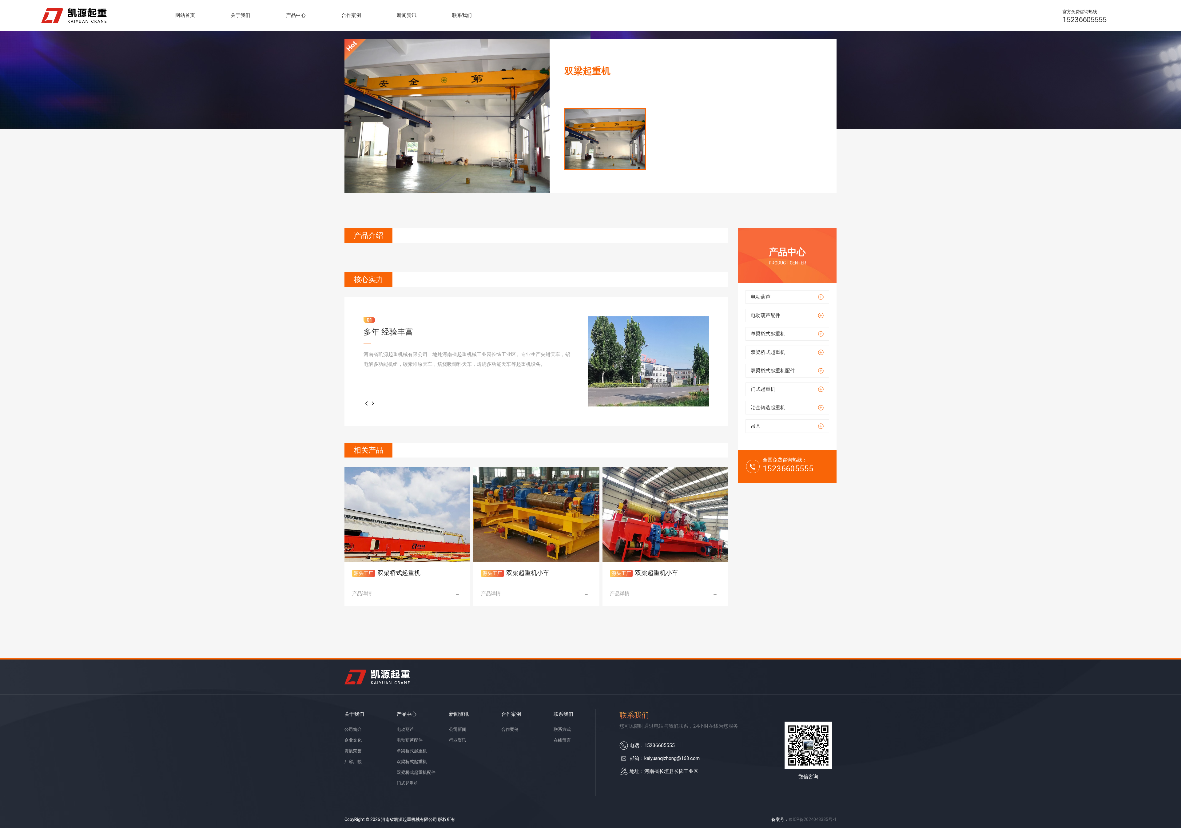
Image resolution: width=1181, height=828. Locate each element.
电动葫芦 (405, 729)
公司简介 (353, 729)
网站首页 (185, 15)
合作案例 (351, 15)
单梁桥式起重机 (412, 750)
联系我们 (462, 15)
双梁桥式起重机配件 (416, 772)
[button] (367, 403)
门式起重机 (407, 783)
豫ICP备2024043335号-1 (813, 819)
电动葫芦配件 (410, 740)
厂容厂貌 (353, 761)
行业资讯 (457, 740)
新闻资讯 (406, 15)
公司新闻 (457, 729)
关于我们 (240, 15)
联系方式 (562, 729)
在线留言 (562, 740)
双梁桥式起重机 (412, 761)
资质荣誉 (353, 750)
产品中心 (296, 15)
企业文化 (353, 740)
